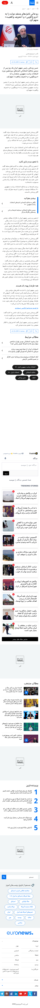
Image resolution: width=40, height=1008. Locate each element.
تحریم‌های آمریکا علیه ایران (25, 912)
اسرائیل (13, 901)
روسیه (19, 917)
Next (36, 955)
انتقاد (33, 377)
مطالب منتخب (31, 683)
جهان (28, 9)
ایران (23, 9)
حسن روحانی (22, 377)
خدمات (36, 980)
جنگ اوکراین (25, 901)
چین (10, 917)
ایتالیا (29, 917)
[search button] (4, 877)
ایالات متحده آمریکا (27, 907)
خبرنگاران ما (34, 969)
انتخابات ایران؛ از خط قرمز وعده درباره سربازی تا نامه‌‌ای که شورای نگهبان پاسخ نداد (23, 350)
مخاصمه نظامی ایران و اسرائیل (20, 891)
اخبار (33, 9)
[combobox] (20, 877)
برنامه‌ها (16, 964)
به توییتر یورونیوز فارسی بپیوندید (26, 308)
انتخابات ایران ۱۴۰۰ (13, 372)
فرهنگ (17, 960)
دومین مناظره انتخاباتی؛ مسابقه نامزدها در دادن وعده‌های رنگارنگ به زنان (22, 211)
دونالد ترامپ (11, 907)
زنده (5, 3)
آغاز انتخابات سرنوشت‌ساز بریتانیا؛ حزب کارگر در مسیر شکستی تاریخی (22, 358)
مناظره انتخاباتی (30, 372)
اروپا (37, 946)
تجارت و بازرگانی (33, 950)
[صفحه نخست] (37, 9)
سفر (37, 960)
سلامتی (20, 923)
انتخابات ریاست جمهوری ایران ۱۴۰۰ (25, 367)
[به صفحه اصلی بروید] (32, 2)
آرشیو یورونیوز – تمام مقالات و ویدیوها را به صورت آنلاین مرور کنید (10, 971)
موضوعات (35, 941)
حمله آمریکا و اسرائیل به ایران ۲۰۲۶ (20, 896)
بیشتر (36, 986)
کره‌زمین (16, 950)
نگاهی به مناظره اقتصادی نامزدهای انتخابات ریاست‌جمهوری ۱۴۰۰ (23, 204)
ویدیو (36, 964)
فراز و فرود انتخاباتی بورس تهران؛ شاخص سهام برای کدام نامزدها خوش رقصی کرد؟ (24, 343)
